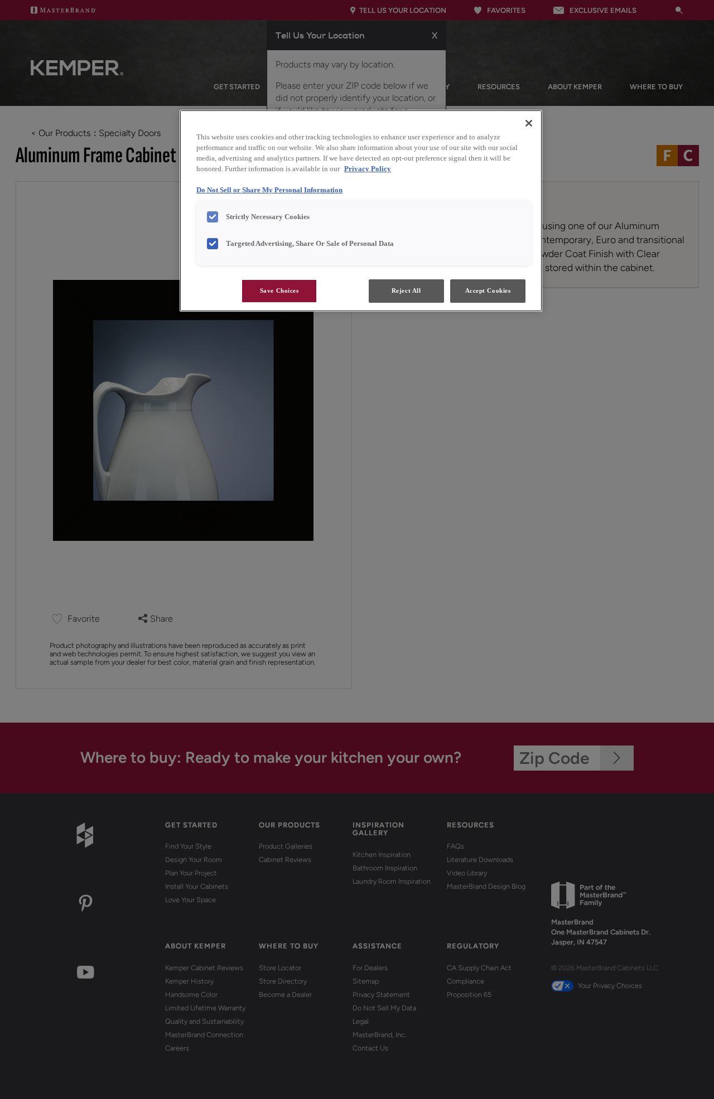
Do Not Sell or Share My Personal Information (269, 190)
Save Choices (279, 290)
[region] (361, 211)
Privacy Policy (367, 169)
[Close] (529, 123)
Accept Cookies (488, 290)
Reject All (406, 290)
